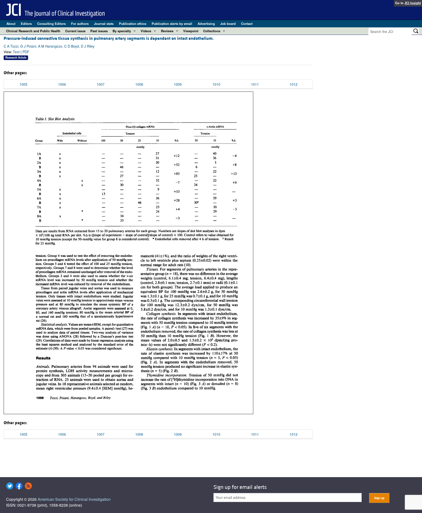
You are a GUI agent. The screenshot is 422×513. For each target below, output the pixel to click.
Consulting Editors (51, 23)
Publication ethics (132, 23)
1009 (178, 84)
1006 (62, 84)
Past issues (99, 31)
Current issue (75, 31)
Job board (228, 23)
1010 (216, 84)
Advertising (206, 23)
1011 (255, 84)
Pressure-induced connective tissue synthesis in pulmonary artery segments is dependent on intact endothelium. (109, 38)
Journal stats (104, 23)
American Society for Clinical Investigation (74, 499)
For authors (80, 23)
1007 (101, 84)
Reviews (167, 31)
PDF (25, 51)
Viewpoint (190, 31)
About (10, 23)
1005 (23, 84)
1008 (139, 84)
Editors (26, 23)
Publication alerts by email (172, 23)
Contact (247, 23)
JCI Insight (412, 3)
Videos (146, 31)
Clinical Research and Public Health (33, 31)
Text (16, 51)
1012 (293, 84)
